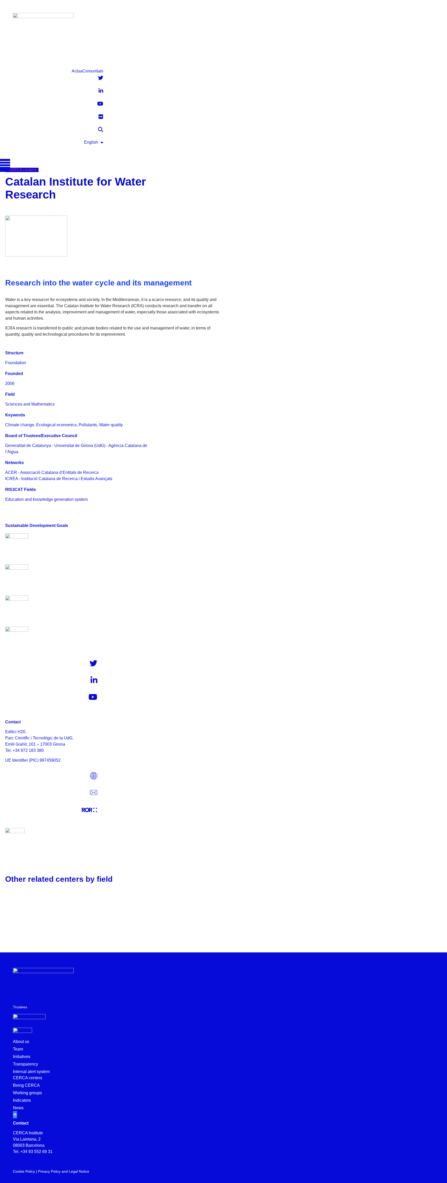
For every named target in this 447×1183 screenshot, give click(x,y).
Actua (77, 71)
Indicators (22, 1100)
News (18, 1108)
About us (21, 1041)
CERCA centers (27, 1078)
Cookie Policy (24, 1171)
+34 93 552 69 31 (36, 1151)
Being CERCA (26, 1085)
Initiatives (21, 1056)
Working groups (27, 1093)
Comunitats (92, 71)
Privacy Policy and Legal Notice (63, 1171)
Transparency (25, 1064)
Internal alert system (31, 1071)
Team (18, 1049)
